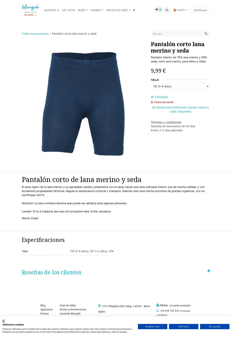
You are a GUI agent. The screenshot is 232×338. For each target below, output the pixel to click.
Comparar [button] (161, 97)
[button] (167, 10)
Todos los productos (35, 33)
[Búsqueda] (206, 33)
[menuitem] (52, 10)
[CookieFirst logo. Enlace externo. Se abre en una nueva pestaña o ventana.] (4, 321)
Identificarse (200, 10)
